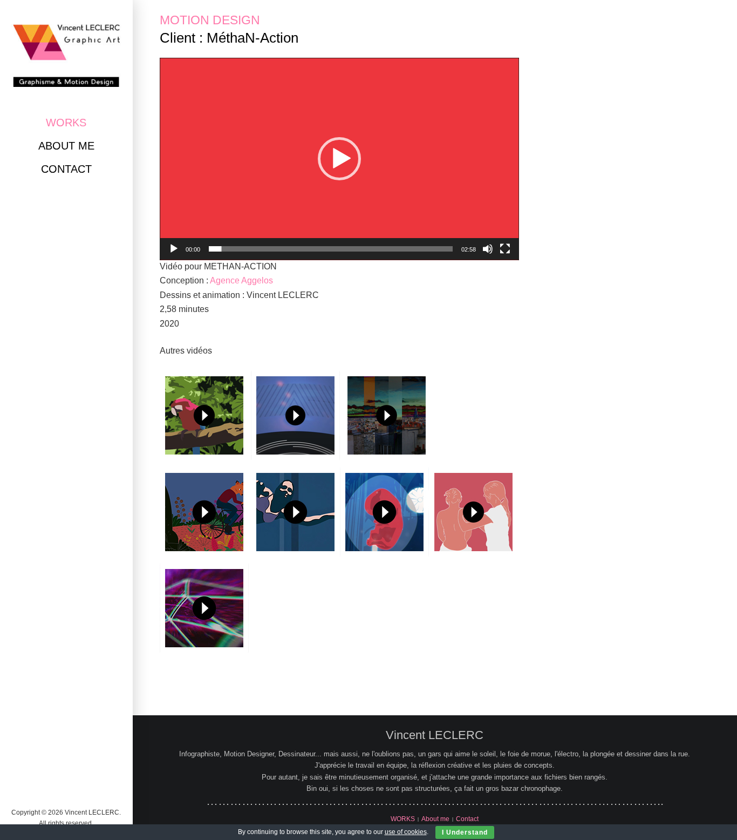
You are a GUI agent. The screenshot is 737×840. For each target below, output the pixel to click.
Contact (66, 169)
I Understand (465, 832)
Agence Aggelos (241, 280)
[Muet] (487, 248)
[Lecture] (173, 248)
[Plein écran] (505, 248)
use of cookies (406, 832)
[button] (339, 158)
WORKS (66, 122)
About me (66, 146)
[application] (339, 159)
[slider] (331, 249)
